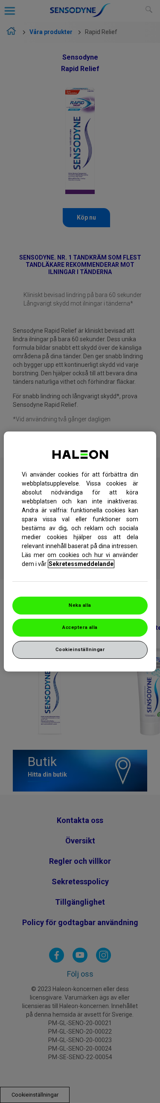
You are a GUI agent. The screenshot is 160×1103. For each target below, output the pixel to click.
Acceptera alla (80, 627)
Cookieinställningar (80, 649)
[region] (80, 551)
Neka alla (80, 605)
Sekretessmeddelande (81, 563)
